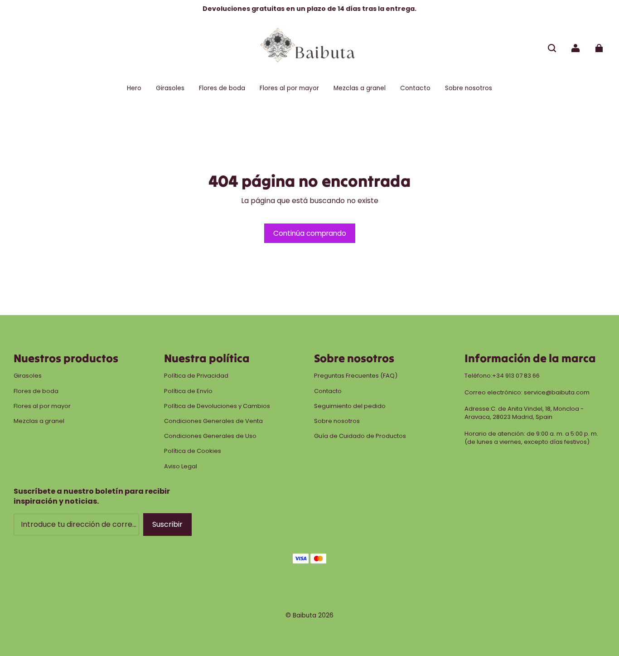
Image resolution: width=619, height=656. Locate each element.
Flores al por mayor (42, 406)
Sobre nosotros (337, 421)
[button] (552, 48)
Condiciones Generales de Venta (213, 421)
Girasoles (28, 376)
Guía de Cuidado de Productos (360, 436)
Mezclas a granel (39, 421)
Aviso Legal (180, 466)
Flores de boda (36, 391)
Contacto (328, 391)
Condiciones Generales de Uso (210, 436)
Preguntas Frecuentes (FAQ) (355, 376)
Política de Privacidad (196, 376)
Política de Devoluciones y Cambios (217, 406)
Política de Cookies (192, 451)
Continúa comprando (309, 233)
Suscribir (167, 524)
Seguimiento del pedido (350, 406)
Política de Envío (188, 391)
